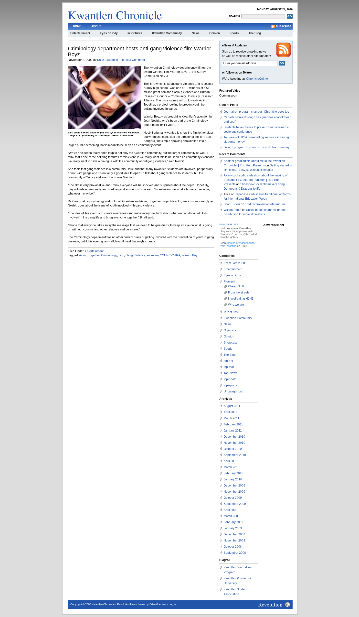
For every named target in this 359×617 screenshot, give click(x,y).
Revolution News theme (131, 604)
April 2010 (230, 461)
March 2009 (232, 516)
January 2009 (233, 528)
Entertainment (80, 33)
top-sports (230, 385)
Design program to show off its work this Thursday (256, 147)
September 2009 (235, 504)
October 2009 (233, 497)
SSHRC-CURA (170, 255)
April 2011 (230, 412)
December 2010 (234, 436)
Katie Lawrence (107, 60)
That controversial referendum (265, 204)
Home (77, 26)
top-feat (229, 367)
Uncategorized (233, 391)
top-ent (228, 361)
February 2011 (233, 424)
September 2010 (235, 455)
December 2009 (234, 485)
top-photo (230, 379)
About (96, 26)
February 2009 (233, 522)
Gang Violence (135, 255)
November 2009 (234, 491)
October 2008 (233, 546)
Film (121, 255)
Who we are (236, 304)
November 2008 (234, 540)
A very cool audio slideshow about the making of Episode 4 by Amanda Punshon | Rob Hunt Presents (255, 180)
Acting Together (89, 255)
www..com (228, 224)
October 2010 (233, 449)
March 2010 (232, 467)
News (196, 33)
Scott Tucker (232, 204)
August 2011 (232, 406)
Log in (172, 604)
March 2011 (231, 418)
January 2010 (233, 479)
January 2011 (233, 430)
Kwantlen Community (167, 33)
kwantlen (153, 255)
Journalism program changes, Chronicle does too (256, 111)
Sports (234, 33)
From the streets (238, 292)
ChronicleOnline (257, 78)
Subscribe (283, 26)
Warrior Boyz (190, 255)
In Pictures (134, 33)
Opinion (214, 33)
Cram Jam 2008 (234, 263)
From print (230, 281)
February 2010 (233, 473)
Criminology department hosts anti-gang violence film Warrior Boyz (139, 51)
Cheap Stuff (236, 286)
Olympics (230, 330)
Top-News (230, 373)
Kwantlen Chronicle (115, 14)
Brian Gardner (157, 604)
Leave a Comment (132, 60)
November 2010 (234, 442)
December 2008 (234, 534)
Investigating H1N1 (240, 298)
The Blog (255, 33)
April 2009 (230, 510)
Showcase (231, 342)
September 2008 (235, 552)
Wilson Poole (232, 210)
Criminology (109, 255)
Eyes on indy (109, 33)
